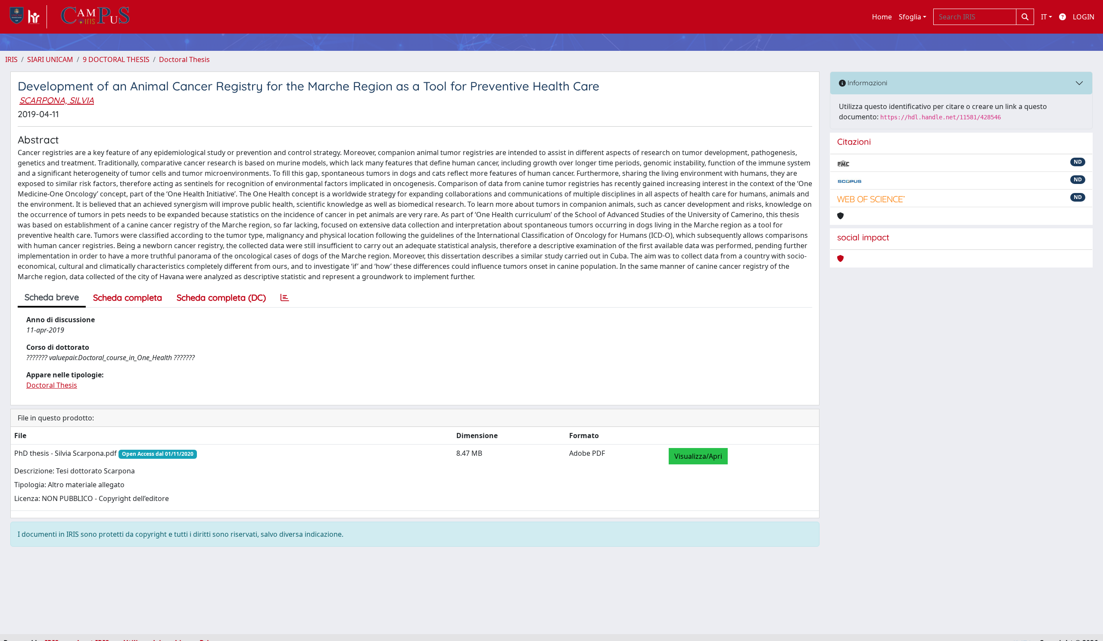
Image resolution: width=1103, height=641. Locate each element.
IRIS (11, 59)
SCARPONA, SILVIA (56, 100)
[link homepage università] (95, 16)
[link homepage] (26, 16)
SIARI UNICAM (50, 59)
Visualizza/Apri (698, 456)
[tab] (284, 298)
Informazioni (866, 82)
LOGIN (1083, 17)
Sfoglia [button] (910, 17)
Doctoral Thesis (184, 59)
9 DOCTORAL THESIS (116, 59)
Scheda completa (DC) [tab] (221, 297)
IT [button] (1044, 17)
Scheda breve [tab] (52, 297)
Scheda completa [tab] (127, 297)
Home (882, 17)
